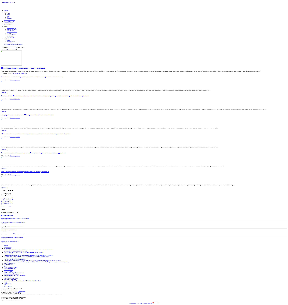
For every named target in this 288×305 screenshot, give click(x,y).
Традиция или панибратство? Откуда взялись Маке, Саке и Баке (27, 115)
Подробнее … (4, 92)
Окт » (9, 206)
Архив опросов (7, 247)
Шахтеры (9, 33)
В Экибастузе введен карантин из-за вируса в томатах (23, 68)
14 (10, 200)
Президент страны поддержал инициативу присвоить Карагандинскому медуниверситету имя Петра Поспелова (32, 260)
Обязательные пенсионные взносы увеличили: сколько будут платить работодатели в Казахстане (28, 255)
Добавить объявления (9, 263)
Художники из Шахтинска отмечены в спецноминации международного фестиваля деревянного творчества (44, 96)
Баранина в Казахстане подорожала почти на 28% (10, 241)
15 (12, 200)
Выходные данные (8, 253)
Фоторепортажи (11, 41)
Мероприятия (7, 248)
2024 (7, 49)
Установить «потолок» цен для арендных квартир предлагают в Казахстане (32, 77)
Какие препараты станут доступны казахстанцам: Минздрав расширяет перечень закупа (26, 256)
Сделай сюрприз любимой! (11, 267)
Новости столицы (8, 22)
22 (12, 201)
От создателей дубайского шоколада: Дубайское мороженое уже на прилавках (24, 252)
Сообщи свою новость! (9, 268)
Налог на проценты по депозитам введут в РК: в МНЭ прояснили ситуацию (15, 218)
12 (7, 200)
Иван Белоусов (10, 30)
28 (10, 203)
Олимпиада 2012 (11, 37)
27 (8, 203)
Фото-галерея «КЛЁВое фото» (11, 274)
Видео (8, 40)
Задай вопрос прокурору (10, 279)
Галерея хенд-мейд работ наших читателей (15, 275)
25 (5, 203)
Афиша (5, 12)
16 (1, 201)
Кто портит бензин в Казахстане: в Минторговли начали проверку (13, 222)
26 (7, 203)
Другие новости (8, 286)
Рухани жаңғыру (8, 24)
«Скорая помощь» (11, 28)
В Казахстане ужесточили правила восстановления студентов (12, 237)
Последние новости (7, 215)
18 (5, 201)
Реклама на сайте (8, 42)
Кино (8, 17)
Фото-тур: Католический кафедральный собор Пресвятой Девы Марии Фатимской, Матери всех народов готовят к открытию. (36, 262)
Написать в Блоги (8, 270)
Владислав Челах (11, 34)
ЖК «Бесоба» (10, 36)
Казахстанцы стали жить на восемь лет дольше (16, 257)
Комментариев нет (15, 73)
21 (10, 201)
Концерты (9, 18)
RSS (5, 284)
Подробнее (24, 73)
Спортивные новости (9, 20)
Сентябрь (11, 49)
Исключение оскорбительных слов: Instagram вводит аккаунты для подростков (33, 153)
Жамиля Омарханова (12, 29)
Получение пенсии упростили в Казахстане (15, 259)
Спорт (8, 14)
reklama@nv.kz (18, 292)
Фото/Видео (7, 38)
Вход (5, 266)
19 (7, 201)
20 (8, 201)
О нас (5, 282)
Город (8, 13)
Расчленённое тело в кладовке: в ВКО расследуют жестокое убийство (14, 233)
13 (8, 200)
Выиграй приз (7, 276)
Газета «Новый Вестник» (8, 2)
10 (3, 200)
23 (1, 203)
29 (12, 203)
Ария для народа (8, 271)
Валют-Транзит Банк (12, 32)
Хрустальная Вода (8, 264)
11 (5, 200)
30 (1, 204)
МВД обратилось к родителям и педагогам (9, 229)
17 (3, 201)
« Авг (2, 206)
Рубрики (3, 212)
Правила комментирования (11, 278)
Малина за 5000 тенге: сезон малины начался (15, 251)
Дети (8, 16)
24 (3, 203)
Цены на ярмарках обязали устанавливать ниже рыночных (25, 172)
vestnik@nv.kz (22, 291)
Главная (6, 10)
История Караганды (9, 21)
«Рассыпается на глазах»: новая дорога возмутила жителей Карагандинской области (35, 134)
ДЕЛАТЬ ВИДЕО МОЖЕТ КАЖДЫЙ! (14, 272)
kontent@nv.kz (14, 289)
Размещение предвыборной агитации (13, 44)
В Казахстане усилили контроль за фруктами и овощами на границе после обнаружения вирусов (28, 249)
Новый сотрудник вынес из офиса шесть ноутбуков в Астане (12, 226)
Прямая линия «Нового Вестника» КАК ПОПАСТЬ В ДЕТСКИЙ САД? (22, 280)
